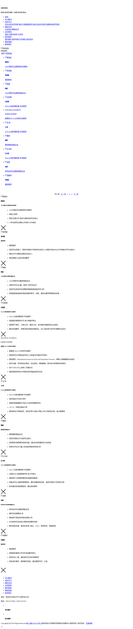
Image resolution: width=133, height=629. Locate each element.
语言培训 (29, 39)
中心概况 (8, 578)
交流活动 (8, 29)
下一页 (75, 194)
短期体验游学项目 (52, 24)
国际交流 (8, 583)
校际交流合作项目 (39, 24)
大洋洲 (20, 34)
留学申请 (15, 39)
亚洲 (6, 34)
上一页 (63, 194)
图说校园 (8, 590)
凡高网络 (89, 623)
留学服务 (8, 39)
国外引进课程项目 (25, 24)
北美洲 (11, 34)
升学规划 (22, 39)
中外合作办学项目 (11, 24)
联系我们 (8, 593)
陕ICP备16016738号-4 (34, 623)
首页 (3, 53)
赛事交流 (15, 29)
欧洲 (15, 34)
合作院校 (8, 585)
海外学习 (8, 580)
